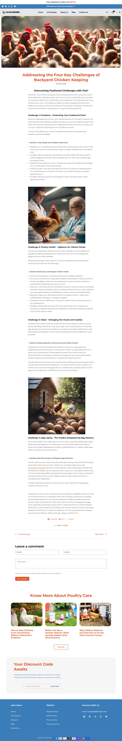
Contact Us (83, 12)
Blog (73, 12)
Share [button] (71, 519)
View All (61, 647)
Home (40, 12)
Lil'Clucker (47, 738)
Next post (99, 534)
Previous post (24, 534)
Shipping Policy (52, 711)
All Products (52, 12)
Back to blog (62, 525)
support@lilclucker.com (94, 711)
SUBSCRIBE (55, 686)
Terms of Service (53, 724)
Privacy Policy (52, 720)
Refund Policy (52, 716)
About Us (64, 12)
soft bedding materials (36, 468)
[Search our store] (108, 12)
